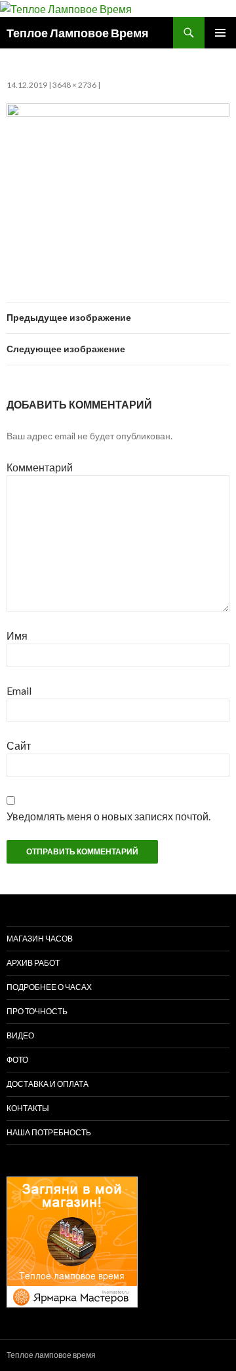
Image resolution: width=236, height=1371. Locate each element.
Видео (20, 1035)
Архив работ (33, 963)
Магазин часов (40, 938)
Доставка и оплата (47, 1084)
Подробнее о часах (49, 987)
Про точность (37, 1011)
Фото (17, 1060)
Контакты (28, 1108)
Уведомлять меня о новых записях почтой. (108, 816)
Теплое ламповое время (51, 1355)
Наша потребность (49, 1132)
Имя (17, 635)
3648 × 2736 (74, 85)
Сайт (19, 745)
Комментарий (40, 467)
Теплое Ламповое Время (78, 33)
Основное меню (220, 32)
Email (19, 690)
